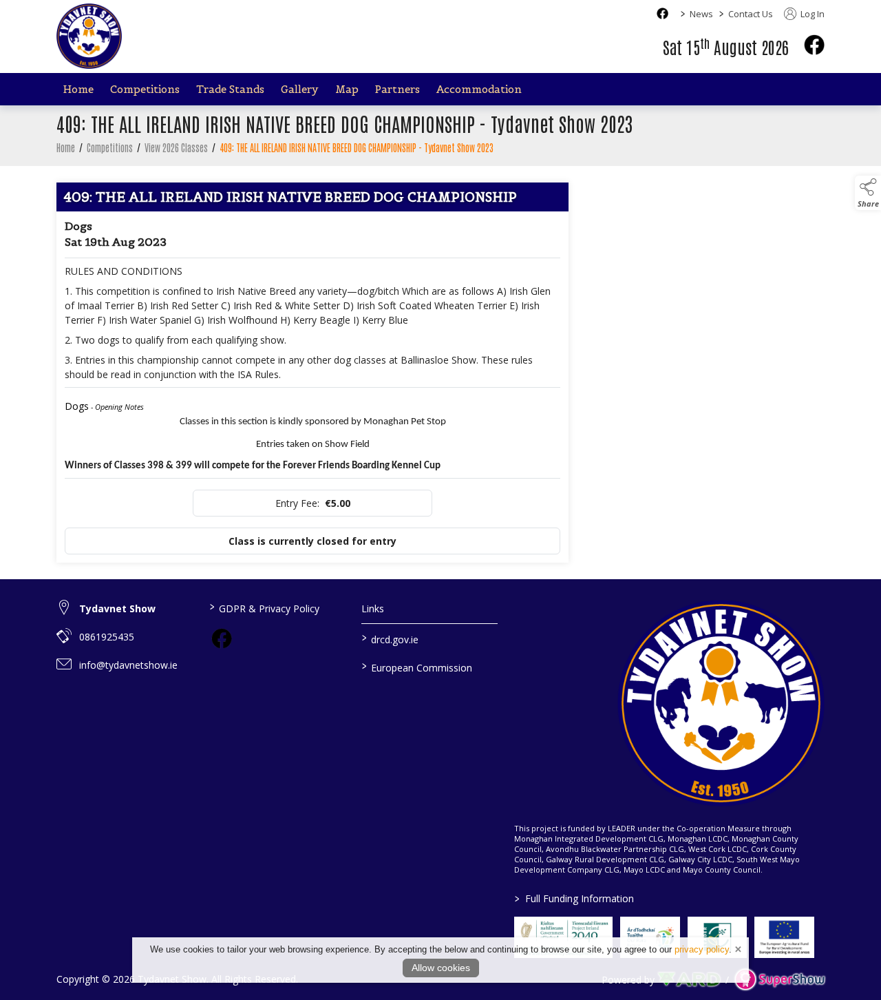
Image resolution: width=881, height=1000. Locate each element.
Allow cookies (441, 967)
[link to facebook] (221, 638)
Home (78, 89)
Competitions (145, 89)
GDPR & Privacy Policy (264, 607)
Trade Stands (230, 89)
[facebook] (814, 44)
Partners (397, 89)
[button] (868, 193)
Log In (811, 14)
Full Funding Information (574, 898)
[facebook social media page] (662, 13)
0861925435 (106, 636)
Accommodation (479, 89)
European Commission (417, 666)
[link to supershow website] (779, 979)
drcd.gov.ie (390, 638)
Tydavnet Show (117, 608)
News (701, 14)
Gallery (300, 89)
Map (347, 89)
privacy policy (702, 949)
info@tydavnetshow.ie (128, 664)
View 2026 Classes (176, 147)
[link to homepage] (89, 36)
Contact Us (750, 14)
